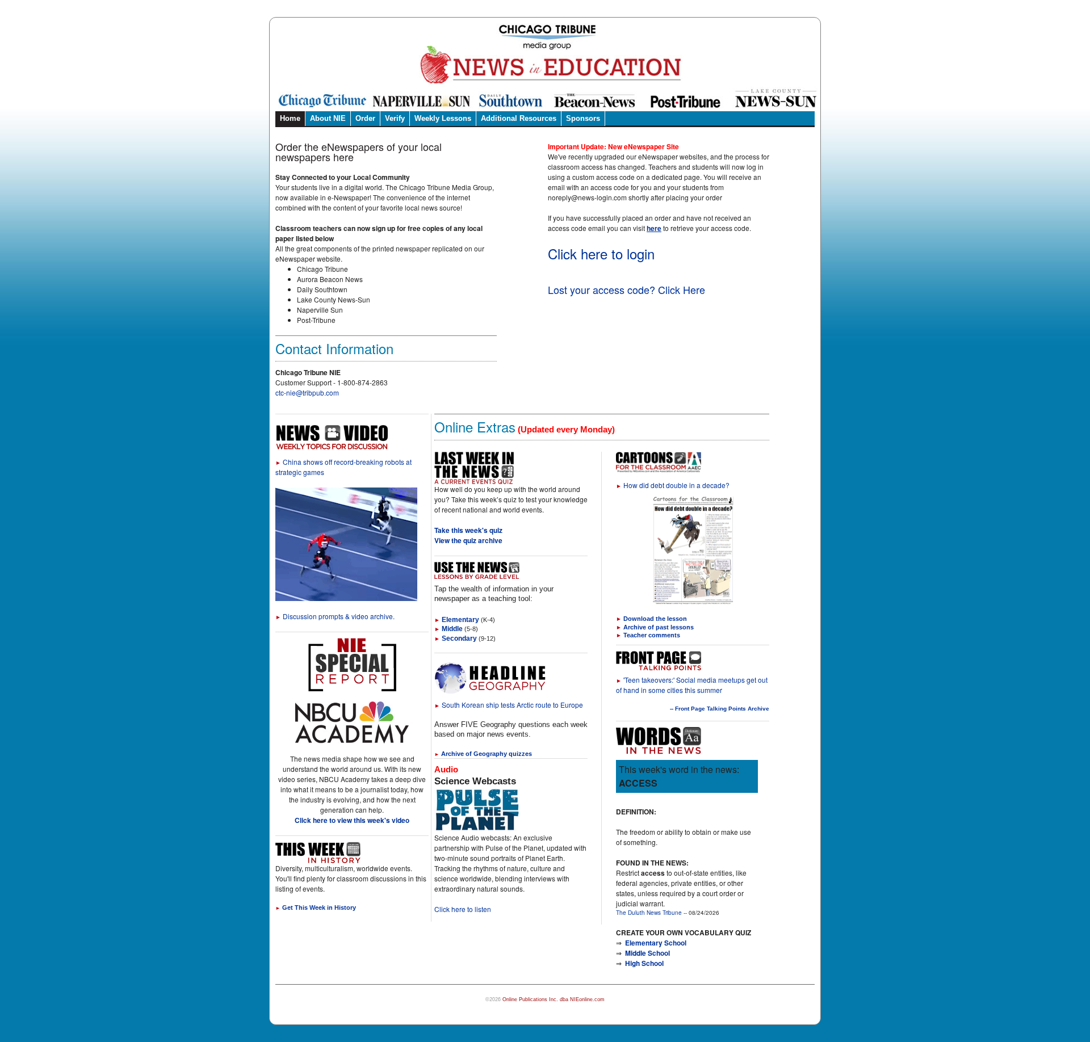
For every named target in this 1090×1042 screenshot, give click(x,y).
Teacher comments (651, 635)
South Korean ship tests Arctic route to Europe (508, 704)
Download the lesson (655, 618)
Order (365, 118)
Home (290, 118)
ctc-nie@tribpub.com (307, 392)
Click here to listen (462, 909)
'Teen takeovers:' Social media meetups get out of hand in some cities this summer (692, 685)
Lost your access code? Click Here (626, 289)
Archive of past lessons (658, 627)
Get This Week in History (315, 907)
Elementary (456, 620)
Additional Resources (518, 118)
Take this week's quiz (468, 530)
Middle (448, 629)
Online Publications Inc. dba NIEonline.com (553, 999)
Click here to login (601, 253)
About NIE (328, 118)
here (654, 228)
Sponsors (583, 118)
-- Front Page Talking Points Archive (719, 708)
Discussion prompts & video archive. (335, 616)
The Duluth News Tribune (649, 913)
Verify (395, 118)
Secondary (455, 638)
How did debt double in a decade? (673, 485)
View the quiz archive (468, 540)
